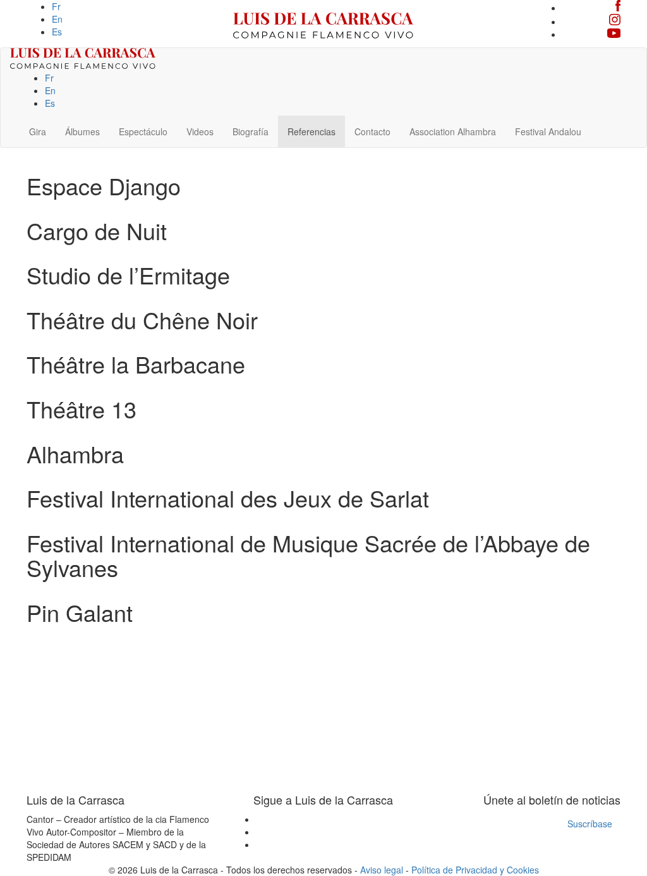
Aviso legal (381, 869)
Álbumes (82, 131)
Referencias (311, 131)
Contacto (372, 131)
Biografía (251, 131)
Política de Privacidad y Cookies (475, 869)
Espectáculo (143, 131)
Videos (200, 131)
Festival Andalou (548, 131)
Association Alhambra (452, 131)
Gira (37, 131)
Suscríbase (589, 823)
